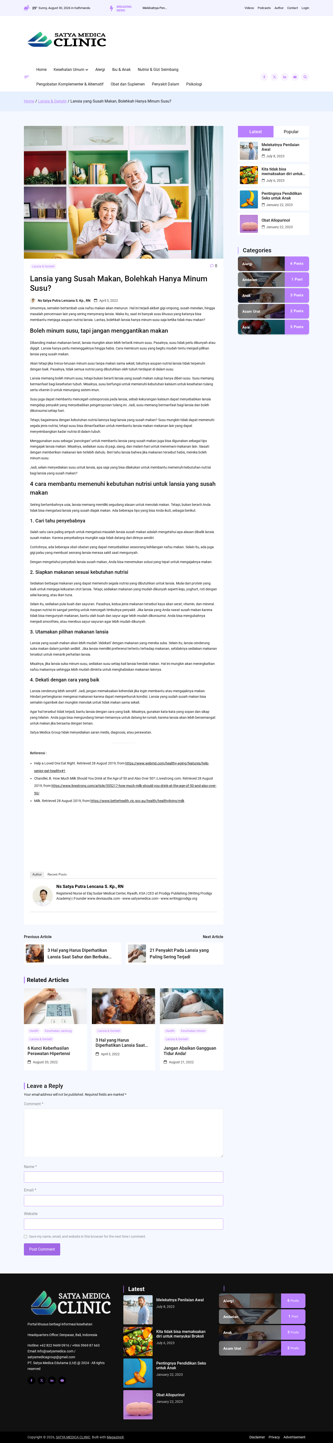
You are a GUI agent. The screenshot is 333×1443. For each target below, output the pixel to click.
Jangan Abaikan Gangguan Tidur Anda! (190, 1051)
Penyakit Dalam (165, 84)
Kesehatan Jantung (58, 1031)
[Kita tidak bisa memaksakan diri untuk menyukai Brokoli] (138, 1341)
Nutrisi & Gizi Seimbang (158, 69)
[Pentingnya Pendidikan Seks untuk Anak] (138, 1373)
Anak (246, 295)
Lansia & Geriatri (43, 266)
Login (305, 8)
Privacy (274, 1437)
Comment (33, 1104)
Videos (249, 8)
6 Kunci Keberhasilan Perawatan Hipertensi (49, 1051)
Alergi (100, 69)
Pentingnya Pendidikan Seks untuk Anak (282, 195)
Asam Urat (251, 311)
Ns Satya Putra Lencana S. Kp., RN (64, 300)
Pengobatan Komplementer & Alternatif (70, 84)
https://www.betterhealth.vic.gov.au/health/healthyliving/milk (137, 801)
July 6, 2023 (275, 180)
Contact (292, 8)
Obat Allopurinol (276, 220)
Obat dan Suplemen (128, 84)
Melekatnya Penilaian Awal (155, 8)
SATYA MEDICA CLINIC (73, 1437)
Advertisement (294, 1437)
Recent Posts (57, 874)
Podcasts (264, 8)
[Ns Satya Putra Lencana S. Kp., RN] (42, 904)
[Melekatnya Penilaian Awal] (138, 1309)
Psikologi (194, 84)
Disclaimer (257, 1437)
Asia (246, 327)
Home (41, 69)
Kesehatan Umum (69, 69)
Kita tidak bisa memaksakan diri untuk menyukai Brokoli (282, 171)
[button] (87, 70)
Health (34, 1031)
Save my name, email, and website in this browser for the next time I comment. (87, 1236)
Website (31, 1213)
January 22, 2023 (279, 205)
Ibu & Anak (121, 69)
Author (279, 8)
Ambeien (249, 280)
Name (30, 1166)
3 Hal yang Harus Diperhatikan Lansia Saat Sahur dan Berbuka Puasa (121, 1042)
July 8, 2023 (275, 156)
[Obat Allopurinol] (138, 1404)
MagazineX (115, 1437)
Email (30, 1190)
